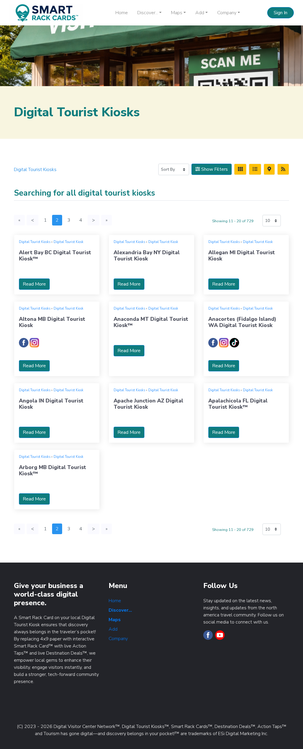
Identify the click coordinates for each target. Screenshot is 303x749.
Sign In (280, 12)
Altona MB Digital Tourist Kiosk (52, 322)
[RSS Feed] (283, 169)
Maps (115, 619)
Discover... (120, 610)
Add (113, 629)
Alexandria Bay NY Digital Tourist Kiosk (147, 255)
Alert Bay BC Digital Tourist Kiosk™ (55, 255)
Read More (34, 284)
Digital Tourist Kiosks (34, 242)
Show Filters (214, 169)
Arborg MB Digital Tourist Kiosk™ (52, 470)
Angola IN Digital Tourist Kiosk (51, 403)
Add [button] (199, 12)
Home (121, 12)
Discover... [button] (147, 12)
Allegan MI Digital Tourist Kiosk (241, 255)
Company (118, 638)
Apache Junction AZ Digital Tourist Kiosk (148, 403)
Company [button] (226, 12)
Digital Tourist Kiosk (68, 242)
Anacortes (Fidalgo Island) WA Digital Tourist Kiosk (242, 322)
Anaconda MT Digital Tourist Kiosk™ (151, 322)
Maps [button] (176, 12)
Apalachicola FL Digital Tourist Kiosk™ (237, 403)
